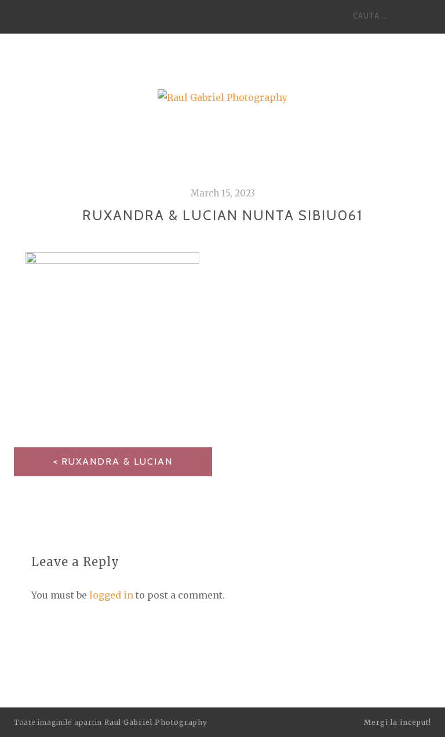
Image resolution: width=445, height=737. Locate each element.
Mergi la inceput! (397, 722)
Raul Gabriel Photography (155, 722)
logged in (111, 595)
